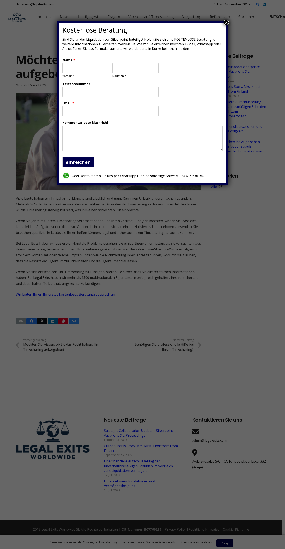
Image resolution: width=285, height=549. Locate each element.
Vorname (68, 76)
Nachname (119, 76)
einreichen (78, 162)
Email (68, 103)
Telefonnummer (77, 84)
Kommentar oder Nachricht (85, 122)
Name (68, 60)
